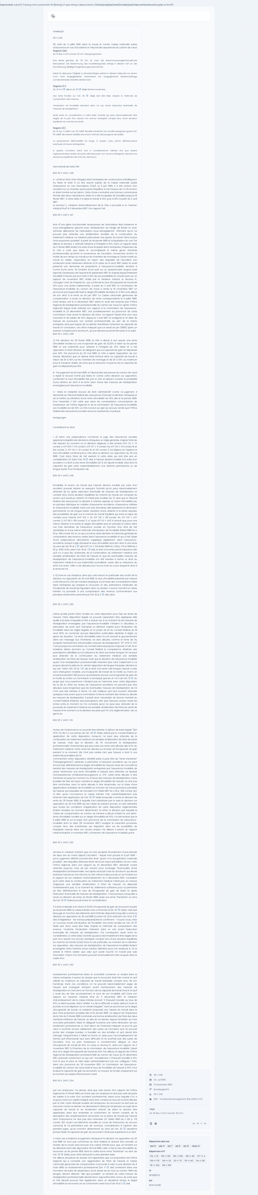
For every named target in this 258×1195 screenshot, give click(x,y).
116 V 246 (57, 37)
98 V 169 (72, 520)
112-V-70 (178, 1160)
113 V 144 (105, 520)
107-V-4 (201, 1156)
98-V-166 (166, 1165)
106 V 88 (103, 517)
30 (196, 1146)
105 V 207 (131, 517)
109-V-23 (166, 1160)
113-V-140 (189, 1160)
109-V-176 (154, 1160)
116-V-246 (154, 1165)
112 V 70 (132, 443)
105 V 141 (119, 446)
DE (194, 1123)
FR (198, 1123)
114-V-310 (200, 1160)
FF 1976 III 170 (129, 642)
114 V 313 (93, 546)
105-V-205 (178, 1156)
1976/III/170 (154, 1175)
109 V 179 (72, 446)
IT (201, 1123)
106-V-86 (190, 1156)
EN (205, 1123)
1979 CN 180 (155, 1185)
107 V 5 (94, 446)
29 (186, 1146)
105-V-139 (165, 1156)
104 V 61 (76, 449)
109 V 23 (87, 517)
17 (170, 1146)
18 (153, 1146)
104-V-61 (154, 1156)
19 (162, 1146)
